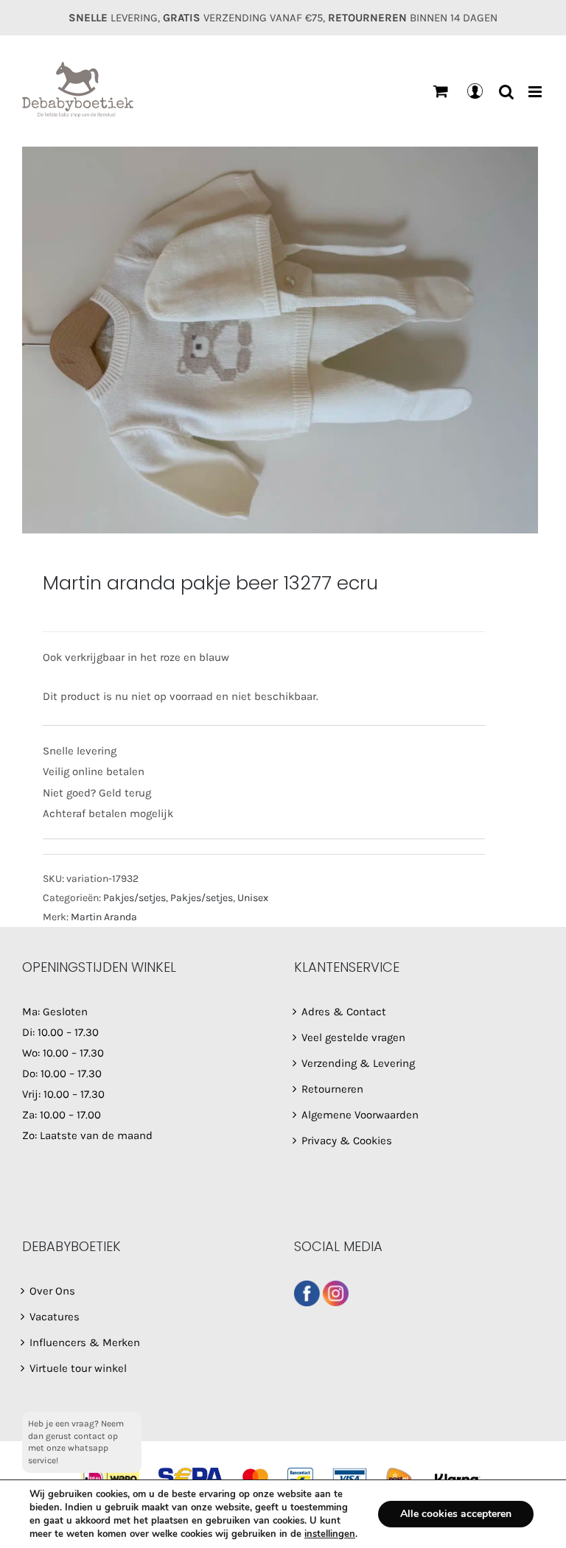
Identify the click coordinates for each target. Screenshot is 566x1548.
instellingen (329, 1534)
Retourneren (332, 1089)
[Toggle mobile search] (506, 91)
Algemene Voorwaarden (360, 1114)
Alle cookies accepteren (455, 1514)
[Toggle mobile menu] (536, 91)
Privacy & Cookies (346, 1140)
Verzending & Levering (358, 1063)
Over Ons (52, 1290)
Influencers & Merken (84, 1342)
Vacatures (54, 1316)
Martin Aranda (104, 917)
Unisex (252, 898)
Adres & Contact (343, 1011)
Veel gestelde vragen (353, 1037)
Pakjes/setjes (134, 898)
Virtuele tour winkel (78, 1368)
